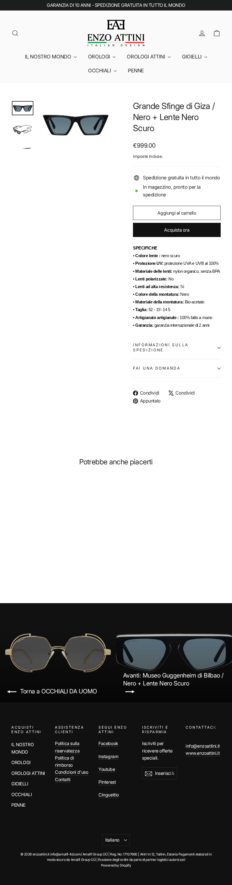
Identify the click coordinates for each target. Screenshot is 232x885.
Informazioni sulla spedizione (160, 347)
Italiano (112, 840)
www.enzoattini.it (203, 753)
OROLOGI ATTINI (146, 57)
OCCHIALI (100, 71)
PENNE (136, 71)
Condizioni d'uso (71, 772)
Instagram (108, 756)
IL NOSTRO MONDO (48, 57)
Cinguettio (108, 795)
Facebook (108, 743)
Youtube (106, 769)
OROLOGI (99, 57)
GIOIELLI (192, 57)
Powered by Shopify (116, 865)
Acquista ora (176, 230)
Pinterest (107, 782)
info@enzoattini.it (203, 746)
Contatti (62, 779)
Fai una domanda (157, 368)
